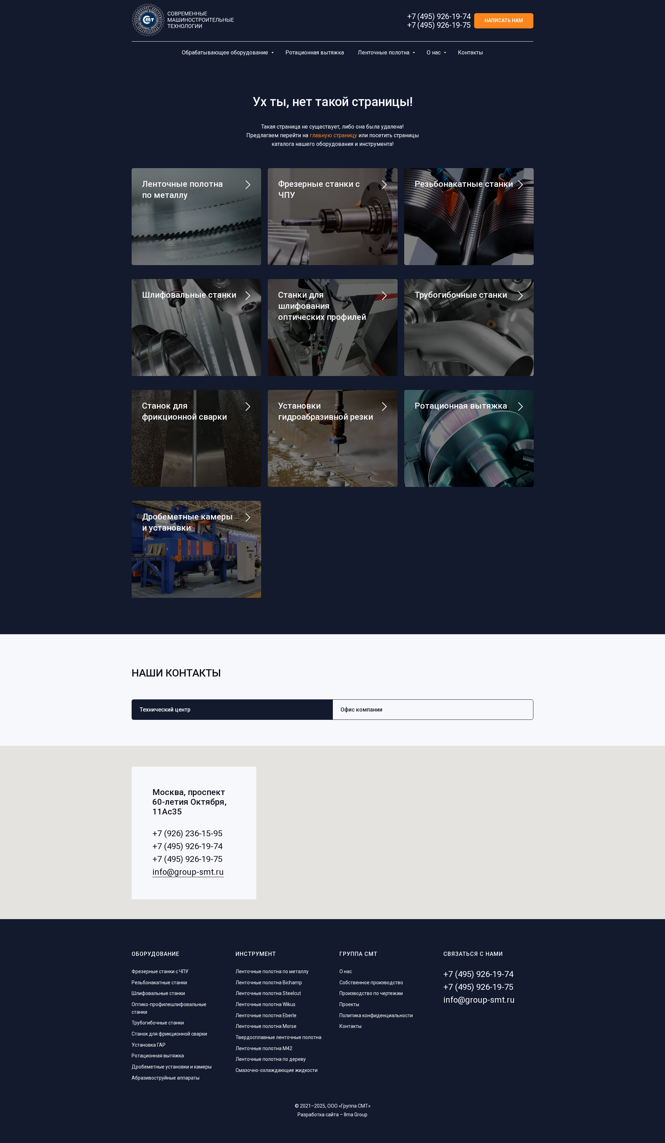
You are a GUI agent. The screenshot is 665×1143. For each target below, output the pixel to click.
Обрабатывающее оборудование (225, 52)
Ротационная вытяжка (314, 52)
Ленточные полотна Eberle (266, 1015)
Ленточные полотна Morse (266, 1026)
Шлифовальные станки (189, 295)
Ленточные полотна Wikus (265, 1004)
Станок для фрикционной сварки (169, 1034)
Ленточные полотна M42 (264, 1048)
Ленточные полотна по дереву (271, 1059)
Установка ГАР (149, 1045)
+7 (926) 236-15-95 (187, 833)
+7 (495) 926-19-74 (439, 16)
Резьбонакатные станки (464, 184)
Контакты (470, 52)
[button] (503, 21)
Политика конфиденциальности (376, 1015)
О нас (434, 52)
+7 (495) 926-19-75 (439, 25)
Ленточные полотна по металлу (272, 971)
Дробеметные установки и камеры (172, 1067)
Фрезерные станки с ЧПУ (160, 971)
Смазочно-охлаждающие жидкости (277, 1070)
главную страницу (333, 135)
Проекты (349, 1004)
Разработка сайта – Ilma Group (332, 1114)
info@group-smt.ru (188, 872)
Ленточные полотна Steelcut (268, 993)
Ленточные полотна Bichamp (269, 982)
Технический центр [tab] (165, 709)
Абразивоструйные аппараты (166, 1078)
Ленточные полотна (384, 52)
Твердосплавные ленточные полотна (278, 1037)
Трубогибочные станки (461, 295)
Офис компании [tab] (361, 709)
